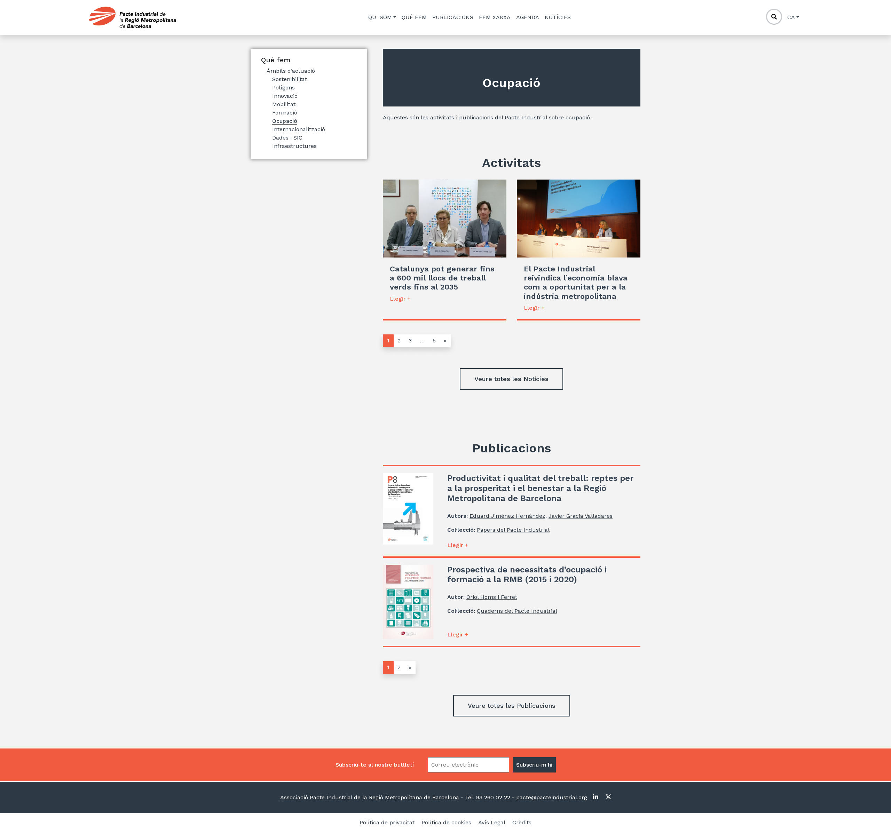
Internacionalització (298, 129)
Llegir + (400, 298)
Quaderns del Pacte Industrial (517, 611)
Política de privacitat (387, 822)
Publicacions (452, 17)
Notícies (558, 17)
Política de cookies (446, 822)
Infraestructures (294, 146)
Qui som (380, 17)
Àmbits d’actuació (291, 71)
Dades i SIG (287, 137)
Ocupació (284, 121)
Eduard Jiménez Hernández (507, 516)
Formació (284, 112)
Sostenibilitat (289, 79)
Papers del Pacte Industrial (513, 529)
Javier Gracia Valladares (581, 516)
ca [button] (791, 17)
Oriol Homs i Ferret (491, 597)
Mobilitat (283, 104)
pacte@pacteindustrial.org (550, 797)
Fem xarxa (495, 17)
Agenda (527, 17)
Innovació (285, 96)
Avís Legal (491, 822)
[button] (511, 379)
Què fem (414, 17)
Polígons (283, 87)
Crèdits (521, 822)
